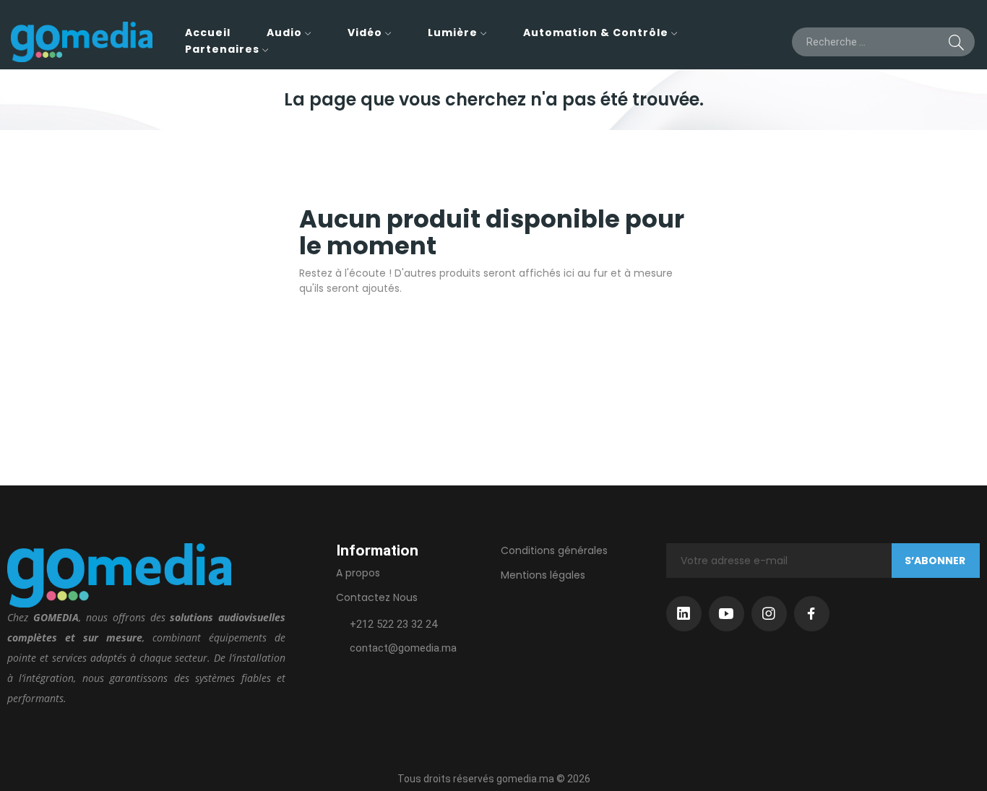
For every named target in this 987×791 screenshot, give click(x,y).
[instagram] (769, 613)
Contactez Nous (377, 597)
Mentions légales (543, 575)
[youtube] (726, 613)
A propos (358, 573)
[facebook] (811, 613)
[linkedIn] (684, 613)
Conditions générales (554, 550)
